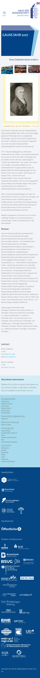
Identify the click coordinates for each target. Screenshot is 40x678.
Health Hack (5, 401)
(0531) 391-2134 (9, 367)
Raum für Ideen (6, 425)
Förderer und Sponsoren (8, 437)
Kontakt (3, 450)
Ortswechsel (5, 406)
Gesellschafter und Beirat (9, 433)
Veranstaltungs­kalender (13, 416)
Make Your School (7, 404)
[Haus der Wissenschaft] (25, 10)
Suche (3, 457)
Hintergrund (7, 428)
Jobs (2, 440)
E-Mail (3, 351)
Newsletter (4, 452)
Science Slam (5, 410)
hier (31, 390)
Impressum (4, 459)
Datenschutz (5, 448)
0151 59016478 (10, 357)
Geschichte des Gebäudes (9, 442)
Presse (3, 455)
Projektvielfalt (8, 399)
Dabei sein (4, 419)
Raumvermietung (9, 422)
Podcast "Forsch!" (6, 408)
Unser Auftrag (5, 431)
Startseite (6, 446)
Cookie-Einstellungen (8, 461)
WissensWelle (5, 413)
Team (3, 435)
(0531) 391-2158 (9, 354)
